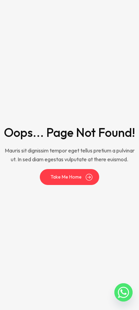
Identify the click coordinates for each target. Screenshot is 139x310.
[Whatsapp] (123, 292)
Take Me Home (66, 177)
